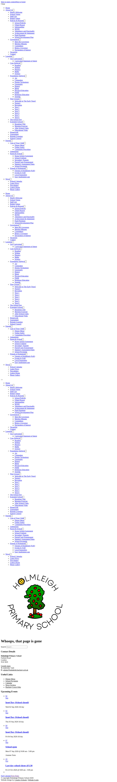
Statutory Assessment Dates (25, 164)
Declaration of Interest (23, 50)
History (17, 86)
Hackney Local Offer (13, 687)
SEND (17, 29)
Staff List (13, 16)
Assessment (14, 134)
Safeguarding (19, 27)
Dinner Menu (19, 145)
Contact (13, 54)
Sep (6, 698)
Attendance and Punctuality (25, 31)
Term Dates (15, 776)
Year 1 (17, 107)
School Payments (21, 166)
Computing (19, 80)
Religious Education (22, 95)
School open (11, 747)
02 (6, 696)
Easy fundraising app (22, 177)
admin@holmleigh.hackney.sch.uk (15, 670)
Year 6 (17, 118)
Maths (17, 72)
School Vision (15, 14)
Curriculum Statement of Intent (26, 61)
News (7, 179)
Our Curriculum (16, 59)
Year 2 (17, 109)
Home (7, 8)
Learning (8, 56)
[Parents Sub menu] (12, 141)
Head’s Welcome (16, 12)
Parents (8, 141)
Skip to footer (21, 2)
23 (6, 759)
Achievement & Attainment (24, 33)
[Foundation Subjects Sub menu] (26, 76)
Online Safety (20, 147)
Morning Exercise (21, 126)
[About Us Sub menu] (13, 10)
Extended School (16, 122)
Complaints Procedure (23, 149)
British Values (15, 18)
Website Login (33, 780)
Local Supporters (21, 175)
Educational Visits (21, 130)
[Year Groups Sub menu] (20, 99)
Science (17, 74)
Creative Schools (21, 780)
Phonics (17, 70)
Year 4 (17, 113)
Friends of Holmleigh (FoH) (25, 171)
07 (6, 740)
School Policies (20, 23)
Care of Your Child (17, 143)
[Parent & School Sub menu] (23, 154)
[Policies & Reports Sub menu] (24, 21)
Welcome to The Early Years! (25, 101)
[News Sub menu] (11, 179)
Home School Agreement (24, 156)
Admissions (14, 151)
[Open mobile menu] (2, 379)
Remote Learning (16, 136)
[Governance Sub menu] (20, 39)
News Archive (10, 685)
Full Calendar (6, 776)
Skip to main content (8, 2)
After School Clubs (22, 128)
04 (6, 726)
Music (17, 88)
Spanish (17, 97)
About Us (9, 10)
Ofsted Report (20, 25)
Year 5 (17, 115)
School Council (15, 138)
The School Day (16, 120)
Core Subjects (15, 63)
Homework (14, 132)
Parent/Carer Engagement (24, 162)
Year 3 (17, 111)
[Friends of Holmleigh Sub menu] (26, 168)
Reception (18, 105)
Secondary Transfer (22, 160)
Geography (19, 84)
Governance (14, 39)
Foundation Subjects (17, 76)
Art (16, 78)
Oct (6, 761)
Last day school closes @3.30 (18, 765)
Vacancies (13, 52)
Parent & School (16, 154)
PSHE (17, 92)
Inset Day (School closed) (17, 702)
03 (6, 711)
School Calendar (16, 181)
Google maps (6, 666)
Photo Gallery (15, 190)
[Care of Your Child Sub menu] (25, 143)
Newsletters (14, 185)
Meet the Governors (22, 42)
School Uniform (20, 158)
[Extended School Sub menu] (23, 122)
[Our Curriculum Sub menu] (22, 59)
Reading (18, 65)
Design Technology (22, 82)
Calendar (8, 683)
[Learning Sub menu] (13, 56)
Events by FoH (20, 173)
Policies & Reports (17, 21)
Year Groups (14, 99)
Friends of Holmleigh (17, 168)
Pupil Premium (20, 35)
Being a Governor (21, 48)
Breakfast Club (20, 124)
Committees (19, 46)
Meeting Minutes (21, 44)
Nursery (17, 103)
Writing (17, 67)
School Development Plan (24, 37)
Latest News (14, 183)
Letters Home (15, 187)
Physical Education (21, 90)
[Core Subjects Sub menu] (21, 63)
